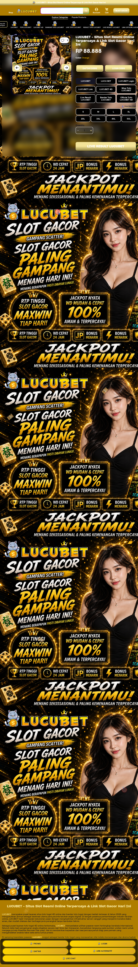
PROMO (37, 944)
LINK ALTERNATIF (104, 951)
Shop (11, 12)
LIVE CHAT (71, 958)
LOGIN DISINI (118, 68)
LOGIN (104, 944)
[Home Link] (27, 11)
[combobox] (62, 11)
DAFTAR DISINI (90, 68)
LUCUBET (6, 914)
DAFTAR (37, 951)
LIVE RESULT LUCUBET (105, 146)
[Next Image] (66, 68)
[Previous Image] (17, 68)
